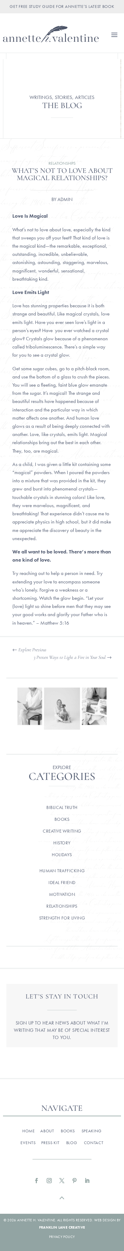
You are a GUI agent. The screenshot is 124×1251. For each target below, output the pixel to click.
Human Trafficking (62, 871)
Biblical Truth (61, 807)
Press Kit (50, 1142)
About (47, 1131)
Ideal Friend (61, 883)
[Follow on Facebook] (37, 1181)
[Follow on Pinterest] (75, 1181)
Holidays (62, 855)
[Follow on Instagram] (49, 1181)
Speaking (92, 1131)
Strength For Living (62, 918)
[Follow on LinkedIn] (87, 1181)
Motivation (62, 894)
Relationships (62, 163)
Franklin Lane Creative (62, 1227)
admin (65, 199)
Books (62, 819)
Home (28, 1131)
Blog (71, 1142)
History (61, 843)
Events (28, 1142)
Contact (94, 1142)
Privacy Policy (62, 1236)
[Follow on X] (62, 1181)
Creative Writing (62, 831)
